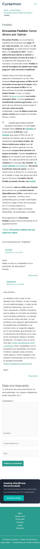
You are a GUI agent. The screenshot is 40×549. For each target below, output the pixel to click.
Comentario (8, 401)
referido (5, 135)
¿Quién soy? (20, 516)
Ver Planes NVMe (14, 498)
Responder (33, 275)
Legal (20, 525)
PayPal (32, 181)
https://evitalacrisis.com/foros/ (17, 364)
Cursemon (11, 4)
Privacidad (20, 519)
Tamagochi (11, 282)
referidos (29, 129)
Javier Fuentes (33, 542)
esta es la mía (16, 96)
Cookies (20, 522)
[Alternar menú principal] (35, 4)
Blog (20, 513)
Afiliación (20, 528)
